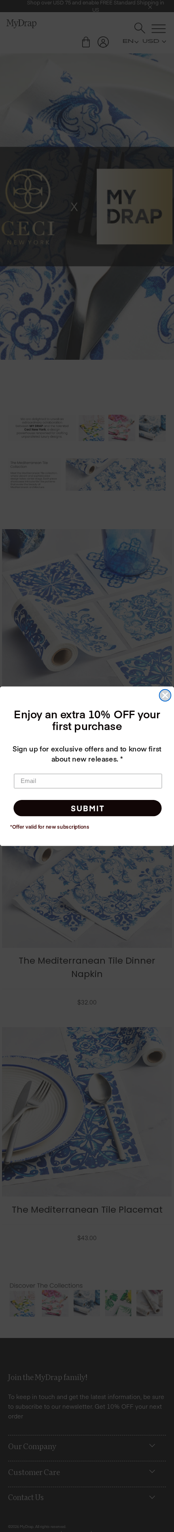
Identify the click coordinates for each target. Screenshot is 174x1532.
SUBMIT (87, 807)
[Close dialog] (165, 695)
